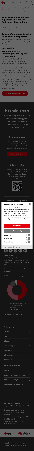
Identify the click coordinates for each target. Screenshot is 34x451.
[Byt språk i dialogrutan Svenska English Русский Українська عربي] (30, 204)
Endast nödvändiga (17, 231)
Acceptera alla (17, 225)
